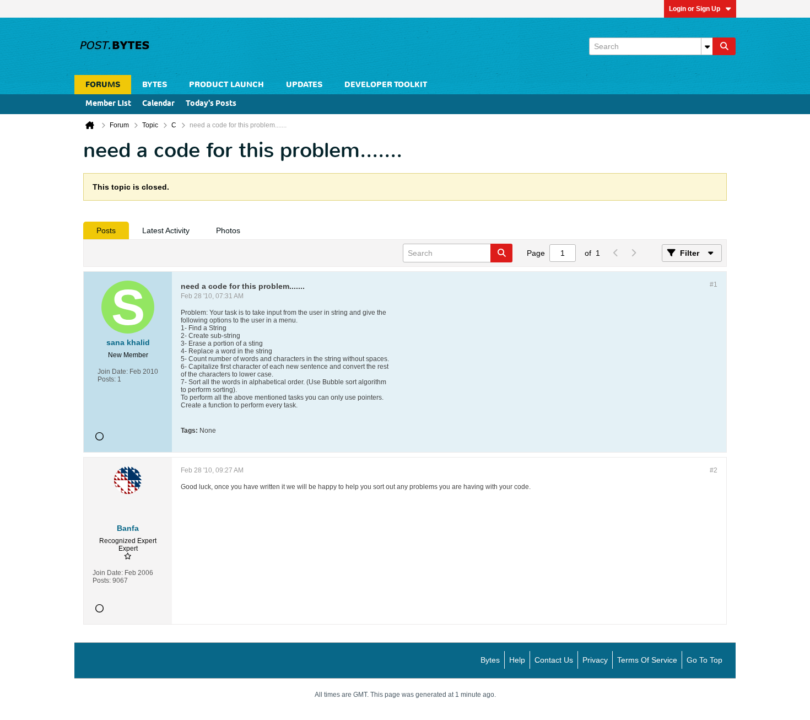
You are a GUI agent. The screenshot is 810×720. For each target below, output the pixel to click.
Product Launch (226, 84)
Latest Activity (166, 230)
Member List (108, 104)
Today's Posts (211, 104)
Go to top (704, 659)
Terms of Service (647, 659)
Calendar (158, 104)
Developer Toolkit (385, 84)
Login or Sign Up (694, 9)
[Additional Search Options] (707, 46)
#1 (713, 284)
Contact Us (553, 659)
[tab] (106, 230)
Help (517, 659)
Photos (228, 230)
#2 (713, 470)
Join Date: (113, 371)
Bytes (490, 659)
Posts (106, 230)
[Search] (724, 46)
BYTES (154, 84)
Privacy (595, 659)
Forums (102, 84)
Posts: (107, 379)
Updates (304, 84)
